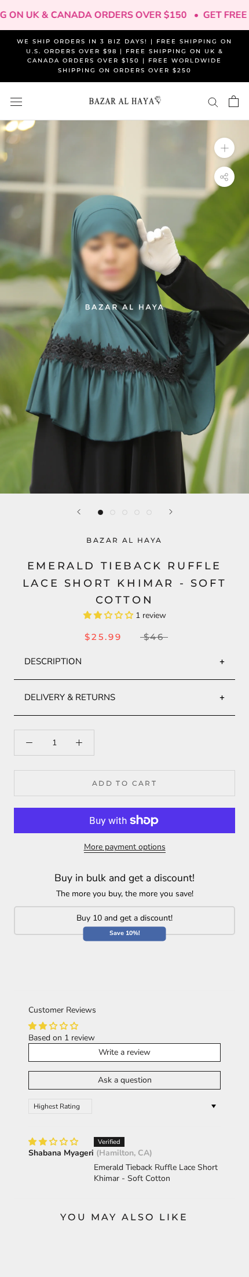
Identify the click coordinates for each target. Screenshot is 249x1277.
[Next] (171, 511)
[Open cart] (234, 101)
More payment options (125, 846)
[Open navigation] (16, 101)
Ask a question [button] (125, 1079)
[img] (53, 1142)
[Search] (213, 101)
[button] (109, 615)
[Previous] (78, 511)
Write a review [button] (124, 1052)
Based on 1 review (61, 1037)
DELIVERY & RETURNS (69, 697)
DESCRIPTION (53, 661)
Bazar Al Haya (124, 540)
